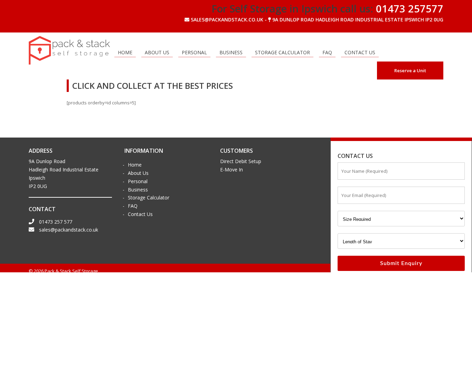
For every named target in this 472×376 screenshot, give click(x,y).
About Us (157, 52)
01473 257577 (409, 8)
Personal (194, 52)
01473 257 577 (55, 221)
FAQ (327, 52)
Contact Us (359, 52)
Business (231, 52)
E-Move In (231, 169)
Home (125, 52)
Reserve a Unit (410, 70)
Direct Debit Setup (240, 161)
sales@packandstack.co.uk (68, 229)
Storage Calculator (282, 52)
